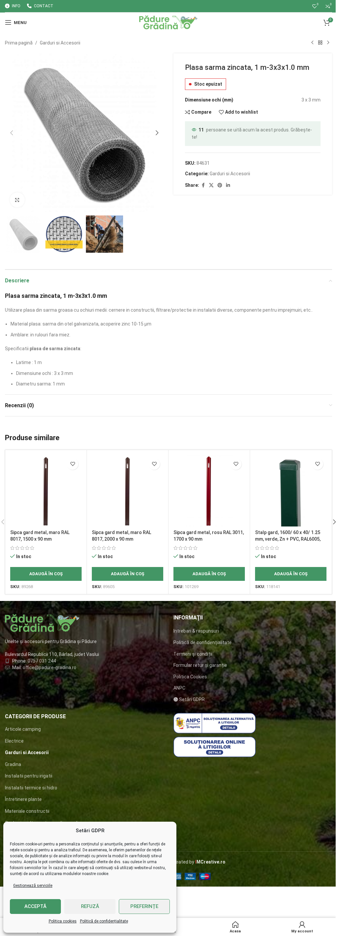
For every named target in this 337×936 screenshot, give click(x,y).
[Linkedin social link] (228, 185)
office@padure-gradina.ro (50, 667)
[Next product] (328, 43)
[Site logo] (168, 22)
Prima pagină (19, 42)
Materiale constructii (27, 811)
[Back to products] (320, 43)
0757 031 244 (42, 661)
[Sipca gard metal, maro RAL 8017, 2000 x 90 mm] (127, 490)
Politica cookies (63, 921)
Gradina (13, 764)
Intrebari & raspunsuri (196, 631)
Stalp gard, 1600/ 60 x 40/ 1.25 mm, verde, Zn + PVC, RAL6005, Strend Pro (288, 539)
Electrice (14, 741)
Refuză (90, 906)
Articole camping (23, 729)
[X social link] (211, 185)
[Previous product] (312, 43)
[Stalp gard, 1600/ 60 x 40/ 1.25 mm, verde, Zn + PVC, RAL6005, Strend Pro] (290, 490)
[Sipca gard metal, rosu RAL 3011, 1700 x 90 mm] (209, 490)
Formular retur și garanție (200, 665)
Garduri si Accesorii (60, 42)
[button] (11, 132)
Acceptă (35, 906)
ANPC (179, 688)
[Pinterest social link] (220, 185)
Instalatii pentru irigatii (28, 776)
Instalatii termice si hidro (31, 787)
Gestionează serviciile (32, 885)
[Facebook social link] (203, 185)
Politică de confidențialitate (104, 921)
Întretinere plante (23, 799)
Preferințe (144, 906)
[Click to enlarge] (17, 199)
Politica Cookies (190, 676)
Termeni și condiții (192, 654)
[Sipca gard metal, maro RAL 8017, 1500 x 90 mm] (46, 490)
